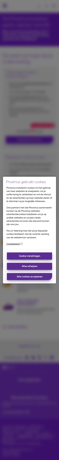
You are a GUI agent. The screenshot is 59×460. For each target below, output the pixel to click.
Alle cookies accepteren (29, 276)
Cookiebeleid (13, 244)
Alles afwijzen (29, 266)
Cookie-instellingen (29, 256)
